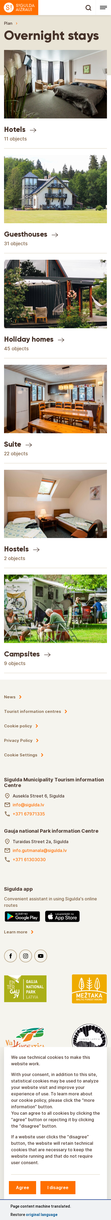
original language (41, 1214)
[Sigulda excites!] (48, 7)
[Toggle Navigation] (103, 7)
